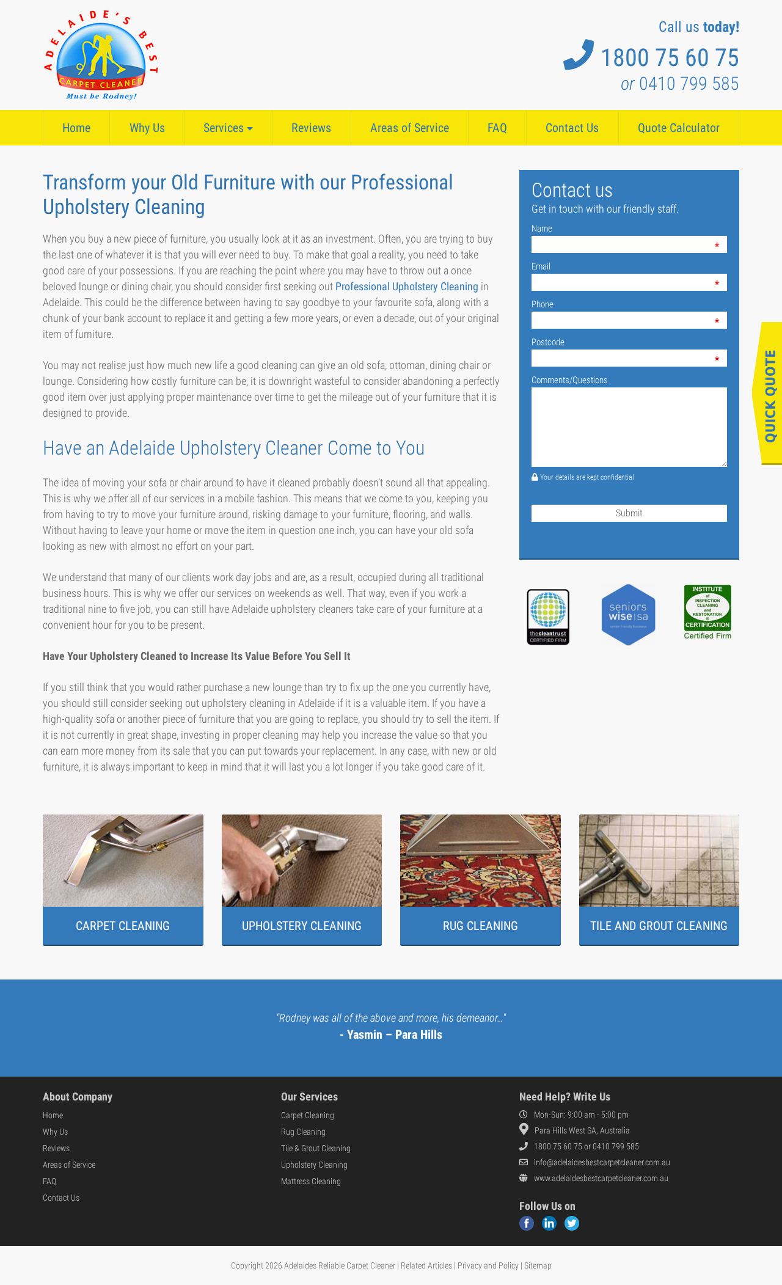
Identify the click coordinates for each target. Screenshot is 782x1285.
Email (541, 266)
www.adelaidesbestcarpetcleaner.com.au (601, 1178)
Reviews (311, 127)
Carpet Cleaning (307, 1115)
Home (76, 127)
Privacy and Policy (488, 1265)
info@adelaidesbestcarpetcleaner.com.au (602, 1162)
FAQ (497, 127)
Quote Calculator (679, 127)
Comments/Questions (570, 380)
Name (542, 228)
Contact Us (572, 127)
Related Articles (426, 1265)
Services (225, 127)
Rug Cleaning (303, 1132)
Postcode (548, 342)
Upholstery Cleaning (314, 1165)
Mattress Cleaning (311, 1181)
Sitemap (538, 1265)
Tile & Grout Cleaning (316, 1148)
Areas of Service (409, 127)
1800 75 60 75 (670, 57)
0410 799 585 (680, 83)
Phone (543, 304)
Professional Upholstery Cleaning (406, 286)
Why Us (147, 127)
